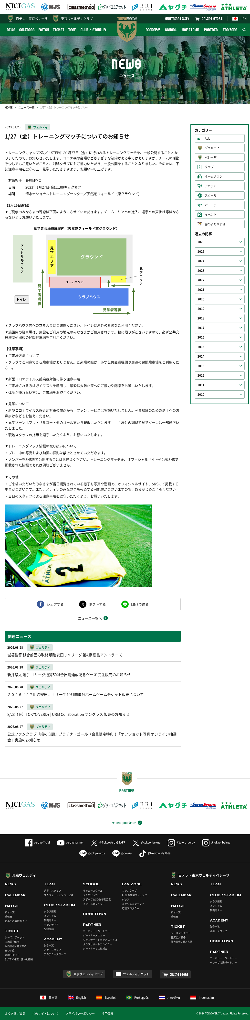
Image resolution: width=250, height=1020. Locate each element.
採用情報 (107, 1013)
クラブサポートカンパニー (97, 944)
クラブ (209, 167)
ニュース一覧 (26, 107)
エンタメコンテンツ (133, 904)
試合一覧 (10, 912)
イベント (211, 214)
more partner (124, 822)
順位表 (8, 916)
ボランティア (51, 924)
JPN (244, 18)
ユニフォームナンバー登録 (58, 895)
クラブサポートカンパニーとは (100, 940)
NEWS (11, 30)
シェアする (55, 604)
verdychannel (74, 842)
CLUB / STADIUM (93, 30)
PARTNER (211, 30)
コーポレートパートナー (96, 931)
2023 (201, 270)
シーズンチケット (14, 937)
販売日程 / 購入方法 (15, 946)
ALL (207, 138)
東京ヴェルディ (24, 875)
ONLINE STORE (212, 18)
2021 (201, 289)
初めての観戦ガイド (16, 921)
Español (110, 997)
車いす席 (10, 950)
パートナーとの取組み (95, 948)
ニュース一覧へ (90, 618)
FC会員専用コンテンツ (134, 895)
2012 (201, 375)
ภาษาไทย (173, 997)
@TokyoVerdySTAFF (112, 842)
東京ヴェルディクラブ (77, 18)
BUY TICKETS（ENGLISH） (19, 959)
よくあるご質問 (15, 1013)
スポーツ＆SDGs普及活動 (97, 899)
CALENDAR (27, 30)
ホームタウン (213, 176)
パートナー (212, 205)
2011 (201, 385)
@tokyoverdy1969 (159, 853)
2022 (201, 280)
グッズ (125, 899)
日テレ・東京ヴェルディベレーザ (203, 875)
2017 (201, 328)
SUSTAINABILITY (177, 18)
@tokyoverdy (96, 853)
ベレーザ (211, 157)
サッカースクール (93, 890)
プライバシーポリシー (80, 1013)
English (81, 997)
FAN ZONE (230, 30)
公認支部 (49, 929)
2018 (201, 318)
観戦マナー (50, 920)
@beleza (126, 853)
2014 (201, 356)
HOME (8, 107)
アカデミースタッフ (55, 954)
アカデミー (212, 186)
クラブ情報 (50, 911)
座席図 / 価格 (12, 941)
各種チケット (12, 955)
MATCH (44, 30)
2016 (201, 337)
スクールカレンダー (94, 904)
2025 (201, 251)
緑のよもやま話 (215, 224)
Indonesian (206, 997)
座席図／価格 (178, 937)
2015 (201, 347)
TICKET (58, 30)
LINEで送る (140, 604)
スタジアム (50, 916)
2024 (201, 261)
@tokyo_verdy (186, 842)
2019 (201, 309)
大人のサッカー (91, 895)
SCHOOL (171, 30)
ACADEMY (153, 30)
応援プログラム (130, 908)
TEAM (72, 30)
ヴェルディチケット (136, 974)
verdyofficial (42, 842)
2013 (201, 366)
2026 (201, 242)
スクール (211, 195)
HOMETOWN (190, 30)
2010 (201, 394)
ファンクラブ (129, 890)
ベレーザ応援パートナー (223, 962)
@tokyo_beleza (150, 842)
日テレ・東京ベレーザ (32, 18)
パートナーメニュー (94, 935)
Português (141, 997)
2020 (201, 299)
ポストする (97, 604)
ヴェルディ (40, 127)
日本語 (53, 997)
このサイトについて (45, 1013)
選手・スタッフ (52, 890)
